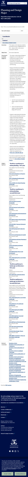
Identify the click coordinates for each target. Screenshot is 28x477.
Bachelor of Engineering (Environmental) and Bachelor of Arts (17, 372)
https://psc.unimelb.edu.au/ (16, 152)
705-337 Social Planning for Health (17, 234)
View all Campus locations (7, 433)
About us (3, 407)
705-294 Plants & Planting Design (17, 322)
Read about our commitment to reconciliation (12, 402)
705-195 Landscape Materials (16, 326)
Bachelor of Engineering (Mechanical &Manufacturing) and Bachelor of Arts (17, 376)
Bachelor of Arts (13, 343)
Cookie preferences (20, 473)
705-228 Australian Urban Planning (17, 219)
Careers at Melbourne (6, 409)
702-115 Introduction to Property (17, 173)
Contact (3, 417)
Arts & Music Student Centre (9, 42)
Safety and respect (5, 412)
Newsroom (3, 414)
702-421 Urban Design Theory (16, 331)
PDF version (8, 385)
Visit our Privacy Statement (10, 468)
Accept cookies (7, 473)
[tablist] (17, 3)
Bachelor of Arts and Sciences (16, 357)
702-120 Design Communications (17, 274)
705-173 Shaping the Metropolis (16, 178)
